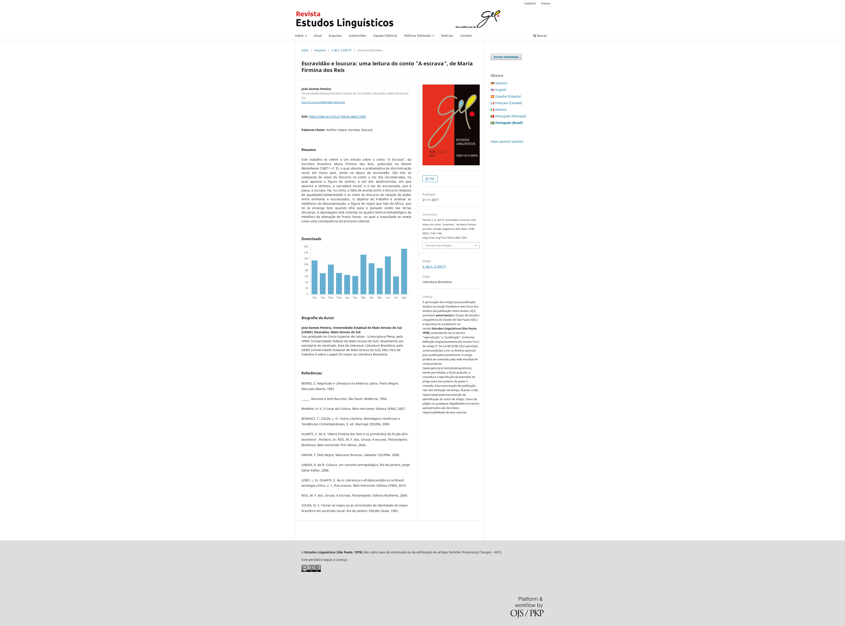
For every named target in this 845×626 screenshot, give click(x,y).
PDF (432, 179)
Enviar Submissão (506, 57)
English (500, 90)
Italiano (501, 109)
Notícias (447, 35)
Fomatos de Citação (439, 245)
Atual (318, 35)
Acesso (545, 3)
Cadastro (530, 3)
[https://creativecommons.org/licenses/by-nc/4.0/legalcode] (311, 571)
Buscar (541, 35)
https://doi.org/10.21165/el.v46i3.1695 (337, 116)
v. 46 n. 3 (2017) (341, 50)
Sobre (299, 35)
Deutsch (501, 83)
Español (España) (508, 96)
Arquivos (335, 35)
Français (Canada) (508, 103)
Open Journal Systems (507, 141)
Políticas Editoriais (418, 35)
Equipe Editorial (385, 35)
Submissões (357, 35)
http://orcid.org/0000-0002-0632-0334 (323, 102)
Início (305, 50)
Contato (466, 35)
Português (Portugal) (510, 116)
